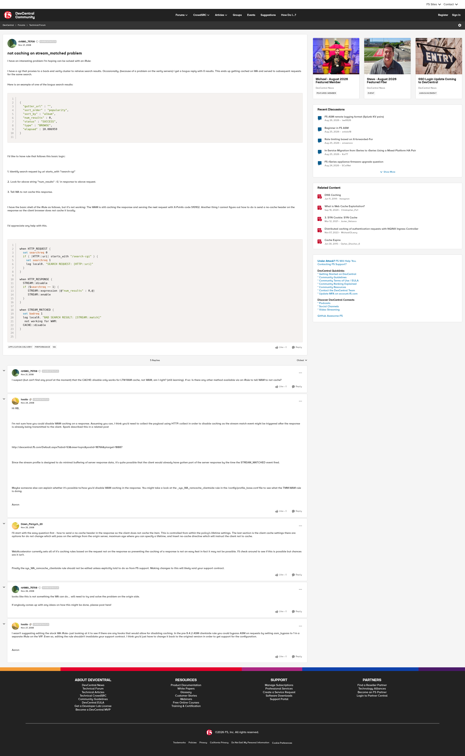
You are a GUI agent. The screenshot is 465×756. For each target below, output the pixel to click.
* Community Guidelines (332, 277)
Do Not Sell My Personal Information (250, 742)
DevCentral (8, 25)
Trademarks (179, 742)
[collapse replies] (4, 370)
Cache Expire (333, 240)
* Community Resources (332, 287)
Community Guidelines (93, 699)
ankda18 (346, 131)
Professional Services (279, 688)
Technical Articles (93, 692)
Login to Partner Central (372, 695)
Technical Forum (37, 25)
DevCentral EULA (93, 702)
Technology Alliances (372, 688)
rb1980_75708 (26, 41)
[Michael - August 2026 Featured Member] (336, 56)
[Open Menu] (459, 25)
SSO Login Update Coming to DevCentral (437, 81)
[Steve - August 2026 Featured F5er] (387, 56)
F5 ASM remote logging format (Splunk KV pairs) (354, 116)
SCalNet (346, 165)
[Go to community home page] (19, 15)
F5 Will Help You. (337, 261)
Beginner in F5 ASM (337, 128)
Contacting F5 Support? (332, 264)
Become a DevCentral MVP (93, 709)
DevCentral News (325, 87)
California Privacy (219, 742)
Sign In (456, 15)
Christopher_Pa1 (349, 210)
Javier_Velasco (349, 221)
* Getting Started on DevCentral (337, 274)
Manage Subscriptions (279, 685)
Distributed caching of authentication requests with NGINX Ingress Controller (371, 228)
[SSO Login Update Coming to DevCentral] (439, 56)
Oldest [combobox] (302, 360)
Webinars (186, 699)
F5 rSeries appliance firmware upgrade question (354, 161)
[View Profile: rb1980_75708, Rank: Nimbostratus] (12, 43)
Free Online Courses (186, 702)
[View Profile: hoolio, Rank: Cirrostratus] (15, 401)
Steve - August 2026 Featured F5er (382, 81)
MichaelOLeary (349, 232)
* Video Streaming (329, 309)
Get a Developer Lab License (93, 706)
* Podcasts (324, 303)
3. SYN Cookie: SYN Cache (341, 217)
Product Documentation (186, 685)
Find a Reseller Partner (372, 685)
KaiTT (345, 154)
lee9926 (346, 120)
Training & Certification (186, 706)
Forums (21, 25)
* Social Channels (328, 306)
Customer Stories (186, 695)
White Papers (186, 688)
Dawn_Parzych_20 (32, 524)
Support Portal (279, 699)
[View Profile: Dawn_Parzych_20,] (15, 525)
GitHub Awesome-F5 (330, 315)
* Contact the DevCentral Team (336, 290)
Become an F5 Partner (372, 692)
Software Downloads (279, 695)
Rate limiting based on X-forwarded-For (349, 139)
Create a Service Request (279, 692)
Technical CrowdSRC (93, 695)
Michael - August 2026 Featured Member (332, 81)
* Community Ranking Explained (337, 283)
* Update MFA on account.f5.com (337, 293)
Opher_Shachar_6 (350, 244)
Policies (193, 742)
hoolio (24, 399)
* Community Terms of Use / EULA (338, 280)
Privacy (203, 742)
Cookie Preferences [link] (282, 742)
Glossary (186, 692)
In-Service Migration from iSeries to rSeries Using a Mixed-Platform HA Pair (370, 150)
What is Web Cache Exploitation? (345, 206)
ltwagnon (344, 198)
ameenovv (347, 143)
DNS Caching (333, 195)
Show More (389, 172)
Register (443, 15)
